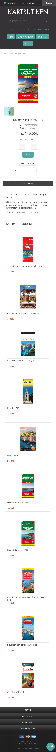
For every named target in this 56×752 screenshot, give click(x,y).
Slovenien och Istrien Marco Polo (22, 644)
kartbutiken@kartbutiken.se (28, 743)
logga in (29, 29)
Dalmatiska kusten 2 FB (17, 550)
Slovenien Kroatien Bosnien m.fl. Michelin (26, 266)
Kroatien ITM (13, 408)
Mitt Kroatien (13, 455)
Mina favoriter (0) (25, 37)
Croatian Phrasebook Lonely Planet (23, 313)
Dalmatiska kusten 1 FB (17, 53)
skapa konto (43, 29)
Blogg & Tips (27, 3)
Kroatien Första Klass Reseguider (22, 360)
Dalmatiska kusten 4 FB (17, 502)
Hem (5, 53)
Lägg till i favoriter (27, 163)
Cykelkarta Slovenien (16, 692)
